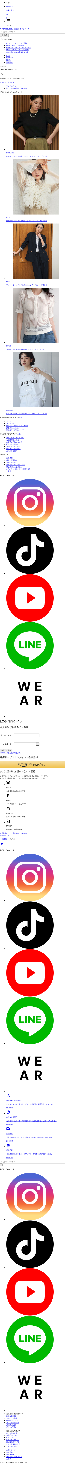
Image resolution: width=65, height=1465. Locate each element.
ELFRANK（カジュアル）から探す (18, 47)
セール (8, 421)
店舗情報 (9, 458)
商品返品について (12, 1440)
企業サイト (10, 471)
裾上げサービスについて (15, 430)
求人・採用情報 (11, 460)
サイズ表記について (13, 449)
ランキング (10, 423)
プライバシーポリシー (14, 467)
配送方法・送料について (15, 444)
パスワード (8, 744)
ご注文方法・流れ (12, 440)
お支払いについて (12, 1435)
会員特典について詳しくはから (13, 833)
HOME (4, 839)
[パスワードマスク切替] (37, 744)
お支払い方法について (14, 442)
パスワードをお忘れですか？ (10, 753)
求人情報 (9, 1452)
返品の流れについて (13, 446)
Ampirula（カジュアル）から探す (18, 52)
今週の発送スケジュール (15, 438)
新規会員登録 (11, 1416)
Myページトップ (12, 1420)
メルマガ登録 (11, 1425)
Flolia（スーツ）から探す (15, 45)
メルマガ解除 (11, 1427)
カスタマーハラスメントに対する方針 (18, 469)
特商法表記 (10, 1454)
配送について (11, 1437)
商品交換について (12, 1442)
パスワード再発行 (12, 1422)
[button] (32, 764)
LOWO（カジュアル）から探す (17, 50)
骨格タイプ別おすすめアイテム (17, 426)
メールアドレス (6, 735)
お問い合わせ (11, 462)
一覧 (20, 417)
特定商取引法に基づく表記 (15, 464)
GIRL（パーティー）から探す (16, 43)
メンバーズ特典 (11, 1418)
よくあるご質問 (11, 451)
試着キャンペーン (12, 428)
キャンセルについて (13, 1444)
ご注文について (11, 1433)
